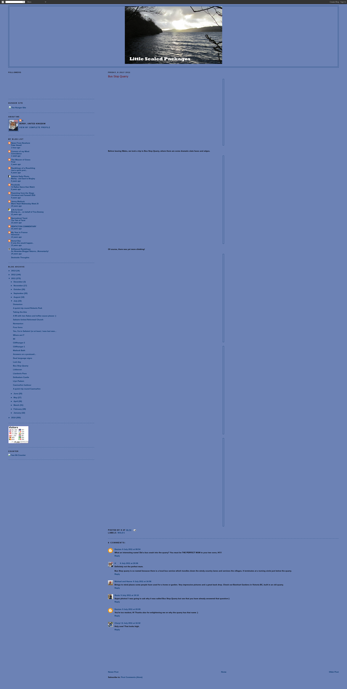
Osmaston (18, 304)
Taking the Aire (20, 312)
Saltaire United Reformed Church (28, 320)
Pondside (15, 185)
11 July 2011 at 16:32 (130, 623)
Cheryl (118, 623)
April (16, 401)
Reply (117, 556)
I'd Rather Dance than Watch (23, 187)
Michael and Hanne (123, 581)
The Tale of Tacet (18, 220)
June (16, 393)
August (17, 297)
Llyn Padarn (18, 381)
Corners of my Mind (20, 151)
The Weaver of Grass (20, 160)
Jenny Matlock (18, 201)
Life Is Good (17, 210)
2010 (13, 417)
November (18, 285)
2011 (13, 278)
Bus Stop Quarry (118, 76)
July (16, 301)
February (18, 409)
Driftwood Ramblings (21, 249)
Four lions (18, 327)
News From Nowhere (20, 143)
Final (13, 162)
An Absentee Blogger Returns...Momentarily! (30, 251)
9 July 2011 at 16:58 (142, 581)
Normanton (18, 323)
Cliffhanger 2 (19, 343)
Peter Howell (16, 145)
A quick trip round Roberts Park (27, 308)
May (16, 397)
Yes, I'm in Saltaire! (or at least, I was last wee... (34, 331)
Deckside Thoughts (20, 257)
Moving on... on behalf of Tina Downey (27, 212)
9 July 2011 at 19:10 (130, 595)
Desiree (118, 549)
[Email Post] (134, 530)
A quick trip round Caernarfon (27, 389)
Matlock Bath (19, 350)
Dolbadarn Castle (21, 377)
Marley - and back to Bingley (23, 179)
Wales (121, 533)
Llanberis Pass (20, 373)
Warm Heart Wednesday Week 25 (24, 204)
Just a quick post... (19, 170)
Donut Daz (16, 241)
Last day (17, 362)
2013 (13, 271)
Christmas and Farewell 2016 (23, 195)
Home (223, 672)
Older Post (334, 672)
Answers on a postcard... (24, 354)
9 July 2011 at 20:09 (131, 609)
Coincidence (16, 154)
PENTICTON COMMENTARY (23, 226)
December (18, 282)
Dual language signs (22, 358)
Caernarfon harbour (22, 385)
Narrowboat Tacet (19, 218)
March (17, 405)
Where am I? (18, 335)
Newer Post (113, 672)
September (19, 293)
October (18, 289)
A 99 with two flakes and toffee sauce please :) (34, 316)
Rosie (117, 595)
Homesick (15, 235)
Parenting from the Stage (22, 193)
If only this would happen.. (22, 243)
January (18, 413)
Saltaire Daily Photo (20, 176)
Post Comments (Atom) (131, 677)
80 (14, 339)
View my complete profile (34, 127)
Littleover (17, 369)
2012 (13, 274)
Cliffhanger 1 (19, 347)
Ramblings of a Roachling (23, 168)
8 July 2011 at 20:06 (129, 563)
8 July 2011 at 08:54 (131, 549)
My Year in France (19, 232)
